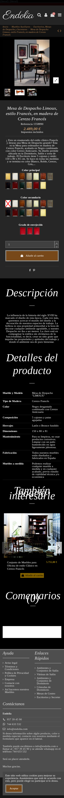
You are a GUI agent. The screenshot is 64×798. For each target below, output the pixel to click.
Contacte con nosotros (12, 684)
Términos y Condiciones (12, 668)
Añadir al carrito (35, 255)
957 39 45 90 (14, 719)
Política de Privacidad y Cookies (17, 674)
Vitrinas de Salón (46, 674)
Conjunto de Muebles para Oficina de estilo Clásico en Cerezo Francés (22, 565)
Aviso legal (11, 663)
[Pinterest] (34, 270)
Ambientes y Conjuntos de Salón (47, 669)
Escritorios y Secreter (48, 697)
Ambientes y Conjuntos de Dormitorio (44, 681)
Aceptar (14, 788)
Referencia (27, 124)
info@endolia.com (17, 729)
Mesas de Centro (46, 693)
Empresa (9, 679)
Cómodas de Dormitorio (44, 688)
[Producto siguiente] (60, 31)
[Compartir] (30, 270)
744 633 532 (14, 724)
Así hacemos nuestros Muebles (17, 691)
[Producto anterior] (58, 31)
